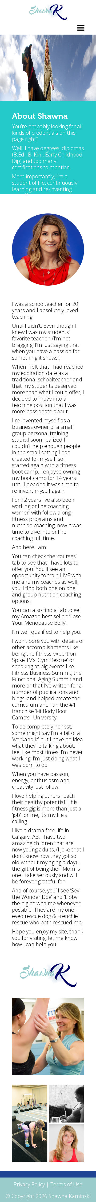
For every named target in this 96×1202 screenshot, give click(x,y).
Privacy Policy (29, 1184)
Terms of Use (66, 1184)
